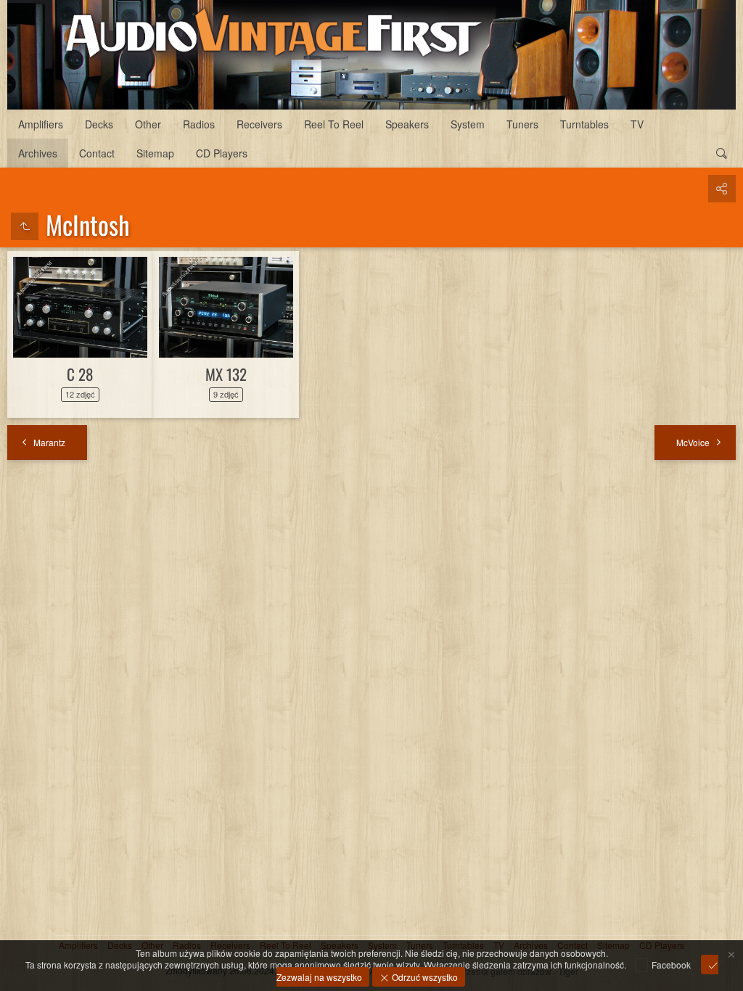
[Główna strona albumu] (371, 55)
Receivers (259, 124)
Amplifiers (40, 124)
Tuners (522, 124)
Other (148, 124)
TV (637, 124)
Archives (37, 153)
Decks (99, 124)
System (468, 124)
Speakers (407, 124)
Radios (199, 124)
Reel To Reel (334, 124)
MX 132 (226, 374)
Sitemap (155, 153)
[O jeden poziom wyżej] (24, 226)
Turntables (584, 124)
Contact (97, 153)
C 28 (80, 374)
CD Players (221, 153)
